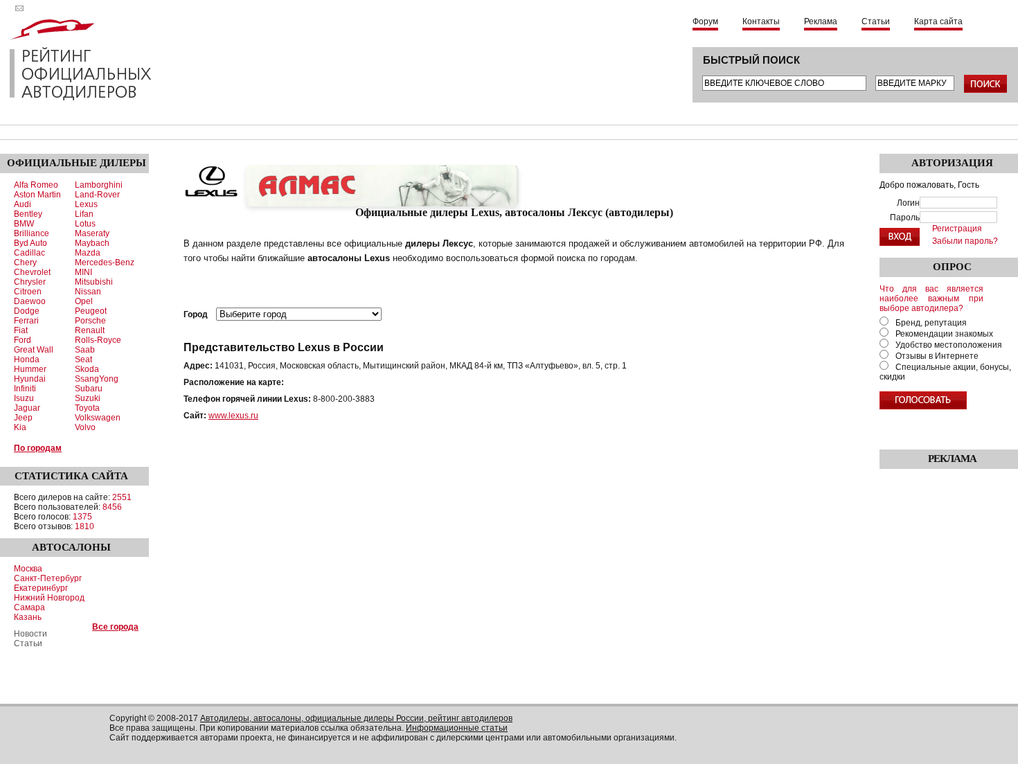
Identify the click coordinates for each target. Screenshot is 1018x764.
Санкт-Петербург (48, 578)
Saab (85, 350)
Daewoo (30, 301)
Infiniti (25, 388)
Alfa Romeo (36, 185)
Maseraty (92, 233)
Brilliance (31, 233)
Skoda (87, 369)
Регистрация (957, 228)
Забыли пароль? (965, 241)
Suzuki (87, 398)
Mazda (87, 253)
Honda (26, 359)
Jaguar (27, 408)
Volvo (85, 427)
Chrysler (30, 282)
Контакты (761, 21)
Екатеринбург (41, 588)
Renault (90, 330)
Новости (30, 634)
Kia (20, 427)
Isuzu (24, 398)
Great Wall (33, 350)
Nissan (88, 291)
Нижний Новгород (49, 598)
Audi (22, 204)
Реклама (820, 21)
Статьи (875, 21)
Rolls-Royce (98, 340)
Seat (83, 359)
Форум (705, 21)
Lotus (85, 224)
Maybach (92, 243)
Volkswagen (97, 418)
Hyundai (30, 379)
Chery (25, 262)
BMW (24, 224)
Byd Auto (30, 243)
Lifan (84, 214)
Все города (115, 627)
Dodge (26, 311)
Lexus (86, 204)
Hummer (30, 369)
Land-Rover (97, 194)
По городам (38, 448)
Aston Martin (37, 194)
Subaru (88, 388)
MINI (83, 272)
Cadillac (29, 253)
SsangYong (96, 379)
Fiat (21, 330)
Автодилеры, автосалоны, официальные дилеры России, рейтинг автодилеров (356, 718)
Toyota (87, 408)
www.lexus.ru (233, 415)
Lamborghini (99, 185)
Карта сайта (938, 21)
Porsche (90, 321)
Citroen (28, 291)
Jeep (23, 418)
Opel (84, 301)
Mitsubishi (94, 282)
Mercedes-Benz (104, 262)
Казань (28, 617)
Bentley (28, 214)
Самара (29, 607)
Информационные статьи (457, 728)
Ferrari (26, 321)
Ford (22, 340)
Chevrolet (32, 272)
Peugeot (91, 311)
